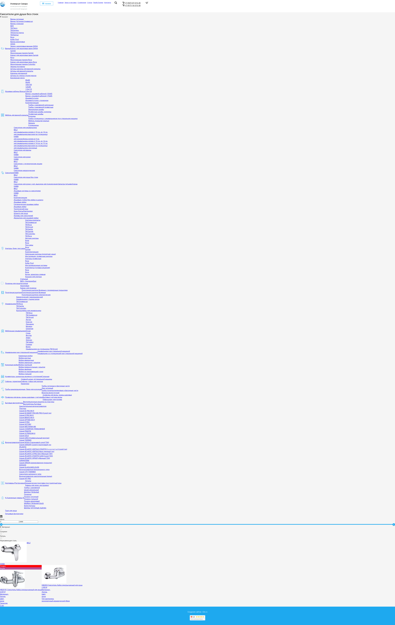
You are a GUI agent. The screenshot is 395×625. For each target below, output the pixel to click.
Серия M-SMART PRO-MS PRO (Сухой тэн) (35, 413)
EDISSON (22, 465)
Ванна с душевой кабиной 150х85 (38, 94)
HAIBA (16, 136)
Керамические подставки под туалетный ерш (43, 483)
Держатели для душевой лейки (26, 218)
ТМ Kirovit (29, 227)
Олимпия (29, 328)
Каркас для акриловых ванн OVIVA (24, 48)
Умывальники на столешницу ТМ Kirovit (42, 349)
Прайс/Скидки (98, 2)
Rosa (27, 243)
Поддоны (27, 494)
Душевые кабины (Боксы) (15, 91)
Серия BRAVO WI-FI (26, 417)
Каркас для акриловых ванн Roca (23, 62)
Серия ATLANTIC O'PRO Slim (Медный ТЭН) (35, 454)
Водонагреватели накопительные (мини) (35, 476)
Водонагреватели (12, 442)
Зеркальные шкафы (36, 109)
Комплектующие (32, 103)
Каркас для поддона (28, 288)
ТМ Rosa (28, 225)
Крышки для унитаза (33, 277)
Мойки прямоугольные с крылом (32, 367)
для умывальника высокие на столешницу (31, 134)
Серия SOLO (24, 436)
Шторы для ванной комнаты (21, 71)
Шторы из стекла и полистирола (23, 75)
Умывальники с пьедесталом (27, 299)
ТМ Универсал (31, 222)
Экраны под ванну (17, 66)
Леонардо (30, 324)
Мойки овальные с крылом (29, 362)
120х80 (28, 87)
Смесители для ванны (22, 150)
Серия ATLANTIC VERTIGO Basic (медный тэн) (36, 451)
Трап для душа (11, 510)
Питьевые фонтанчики (14, 514)
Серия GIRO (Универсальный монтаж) (34, 438)
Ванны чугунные (17, 19)
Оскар (28, 331)
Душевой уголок (31, 98)
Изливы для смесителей (23, 216)
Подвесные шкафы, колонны (39, 112)
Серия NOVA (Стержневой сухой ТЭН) (34, 442)
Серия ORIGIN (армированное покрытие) (35, 463)
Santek (13, 51)
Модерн (29, 326)
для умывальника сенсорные (25, 148)
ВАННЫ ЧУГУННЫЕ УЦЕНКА (35, 508)
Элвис (28, 338)
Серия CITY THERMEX (27, 472)
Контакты (107, 2)
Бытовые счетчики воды (52, 397)
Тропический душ (21, 209)
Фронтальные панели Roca (21, 60)
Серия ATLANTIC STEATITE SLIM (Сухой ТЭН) (36, 456)
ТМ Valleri (29, 342)
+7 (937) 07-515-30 (133, 3)
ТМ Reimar (14, 35)
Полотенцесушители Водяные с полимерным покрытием (45, 290)
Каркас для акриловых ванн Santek (24, 55)
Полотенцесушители (13, 292)
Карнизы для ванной (18, 73)
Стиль (28, 333)
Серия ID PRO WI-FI (26, 411)
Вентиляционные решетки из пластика (38, 402)
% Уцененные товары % (14, 498)
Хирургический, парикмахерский (29, 297)
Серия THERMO (25, 440)
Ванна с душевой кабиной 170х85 (38, 96)
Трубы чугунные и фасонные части (56, 386)
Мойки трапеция (25, 365)
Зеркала (31, 123)
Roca (12, 37)
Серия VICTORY (25, 424)
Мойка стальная (25, 374)
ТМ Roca (28, 236)
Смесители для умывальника (25, 127)
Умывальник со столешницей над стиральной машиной (60, 353)
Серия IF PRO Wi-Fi (26, 415)
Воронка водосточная (50, 393)
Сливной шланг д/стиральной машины (36, 379)
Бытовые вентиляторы (14, 403)
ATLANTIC (22, 447)
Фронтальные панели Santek (21, 53)
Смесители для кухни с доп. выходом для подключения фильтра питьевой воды (45, 184)
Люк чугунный (47, 388)
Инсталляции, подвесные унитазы (38, 256)
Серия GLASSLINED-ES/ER (29, 467)
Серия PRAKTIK (25, 431)
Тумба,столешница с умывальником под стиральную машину (53, 118)
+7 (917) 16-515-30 (133, 5)
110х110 (28, 89)
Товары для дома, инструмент (37, 485)
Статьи (89, 2)
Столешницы (33, 125)
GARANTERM (24, 460)
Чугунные (24, 283)
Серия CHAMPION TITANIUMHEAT (32, 429)
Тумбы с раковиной (32, 487)
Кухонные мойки (12, 365)
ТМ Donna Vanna (17, 33)
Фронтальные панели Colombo (22, 64)
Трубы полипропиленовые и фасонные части (60, 390)
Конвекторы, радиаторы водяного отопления (23, 376)
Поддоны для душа (12, 283)
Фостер (29, 335)
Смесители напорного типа (30, 474)
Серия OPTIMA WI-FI (27, 420)
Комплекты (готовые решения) (37, 267)
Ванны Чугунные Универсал (21, 21)
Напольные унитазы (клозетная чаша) (40, 254)
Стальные (24, 279)
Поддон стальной (31, 499)
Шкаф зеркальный (31, 490)
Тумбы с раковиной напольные (40, 105)
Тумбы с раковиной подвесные (40, 107)
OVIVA (12, 44)
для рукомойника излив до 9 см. (27, 139)
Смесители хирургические (24, 170)
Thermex (22, 408)
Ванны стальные (17, 23)
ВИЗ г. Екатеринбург (28, 281)
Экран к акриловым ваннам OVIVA (24, 46)
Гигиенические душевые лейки (26, 204)
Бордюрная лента (17, 78)
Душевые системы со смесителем (27, 191)
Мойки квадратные (26, 360)
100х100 (28, 84)
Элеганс (29, 340)
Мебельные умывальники (15, 331)
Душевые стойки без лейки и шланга (28, 200)
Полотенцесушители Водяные (34, 292)
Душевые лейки (20, 202)
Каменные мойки (26, 356)
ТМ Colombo (30, 234)
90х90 (27, 82)
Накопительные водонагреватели (32, 406)
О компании (82, 2)
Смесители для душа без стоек (26, 177)
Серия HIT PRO (25, 478)
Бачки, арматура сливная (35, 274)
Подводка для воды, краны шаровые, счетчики (24, 397)
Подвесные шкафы (35, 114)
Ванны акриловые (17, 42)
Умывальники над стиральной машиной (21, 352)
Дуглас (28, 319)
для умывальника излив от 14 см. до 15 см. (31, 143)
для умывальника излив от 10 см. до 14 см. (31, 132)
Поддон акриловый (32, 501)
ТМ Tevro (13, 28)
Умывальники (10, 304)
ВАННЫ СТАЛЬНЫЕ (31, 492)
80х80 (27, 80)
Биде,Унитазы (29, 506)
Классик (29, 322)
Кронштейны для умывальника (28, 310)
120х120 (28, 91)
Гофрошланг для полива (52, 399)
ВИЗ (12, 26)
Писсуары (29, 245)
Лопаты (28, 481)
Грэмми (29, 344)
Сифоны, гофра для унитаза (32, 381)
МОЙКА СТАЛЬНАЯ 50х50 (34, 503)
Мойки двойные (25, 369)
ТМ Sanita (29, 229)
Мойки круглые (25, 358)
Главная (61, 2)
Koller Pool (14, 39)
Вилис (28, 347)
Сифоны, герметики (13, 381)
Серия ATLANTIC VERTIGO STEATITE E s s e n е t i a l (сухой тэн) (43, 449)
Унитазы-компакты (32, 220)
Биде (27, 240)
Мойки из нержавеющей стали (31, 371)
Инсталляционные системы (36, 265)
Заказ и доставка (71, 2)
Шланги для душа (21, 213)
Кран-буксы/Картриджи (23, 211)
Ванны (7, 48)
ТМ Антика (14, 30)
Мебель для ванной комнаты (16, 115)
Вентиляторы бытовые (32, 404)
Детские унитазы (32, 238)
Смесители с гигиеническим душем (28, 164)
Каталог (48, 3)
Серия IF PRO (24, 422)
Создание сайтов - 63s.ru (197, 612)
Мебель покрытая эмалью (38, 121)
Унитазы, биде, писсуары (15, 248)
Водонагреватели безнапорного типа (34, 469)
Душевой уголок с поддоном (36, 100)
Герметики (25, 384)
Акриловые (24, 286)
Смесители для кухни (22, 157)
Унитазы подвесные (33, 258)
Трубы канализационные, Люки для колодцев (23, 389)
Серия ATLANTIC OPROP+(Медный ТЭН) (34, 458)
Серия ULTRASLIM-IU (27, 433)
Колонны (32, 116)
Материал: (6, 527)
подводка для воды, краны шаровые (57, 395)
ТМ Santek (29, 231)
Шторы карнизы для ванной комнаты (25, 69)
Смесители (9, 173)
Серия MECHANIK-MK (27, 426)
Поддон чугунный (31, 497)
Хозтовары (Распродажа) (15, 483)
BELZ (15, 130)
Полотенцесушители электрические (36, 295)
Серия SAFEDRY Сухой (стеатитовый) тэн (35, 445)
